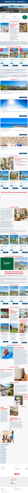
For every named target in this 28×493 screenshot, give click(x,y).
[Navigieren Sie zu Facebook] (14, 468)
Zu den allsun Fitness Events (17, 163)
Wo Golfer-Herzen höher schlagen (13, 334)
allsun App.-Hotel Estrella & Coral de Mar (14, 59)
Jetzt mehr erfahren (16, 392)
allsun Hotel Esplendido (4, 182)
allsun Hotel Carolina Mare (23, 297)
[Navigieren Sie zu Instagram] (16, 468)
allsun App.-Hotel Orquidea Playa (23, 246)
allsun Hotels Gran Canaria (3, 458)
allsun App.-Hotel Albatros (23, 182)
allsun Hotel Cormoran (13, 246)
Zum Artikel (5, 341)
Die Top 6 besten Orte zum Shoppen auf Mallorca (23, 334)
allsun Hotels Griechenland (5, 128)
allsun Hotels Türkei (4, 147)
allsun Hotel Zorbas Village (14, 297)
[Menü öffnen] (26, 1)
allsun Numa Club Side (23, 59)
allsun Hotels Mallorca (4, 91)
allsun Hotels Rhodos (2, 446)
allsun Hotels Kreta (2, 447)
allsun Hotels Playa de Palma (3, 454)
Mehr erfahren (16, 365)
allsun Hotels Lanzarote (3, 459)
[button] (7, 466)
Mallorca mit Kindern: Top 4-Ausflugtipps (4, 334)
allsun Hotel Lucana (13, 182)
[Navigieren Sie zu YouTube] (19, 468)
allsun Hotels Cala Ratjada (3, 452)
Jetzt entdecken (23, 97)
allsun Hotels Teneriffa (3, 460)
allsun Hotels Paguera (2, 453)
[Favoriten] (16, 1)
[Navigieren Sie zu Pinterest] (18, 468)
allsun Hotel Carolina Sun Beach (4, 59)
